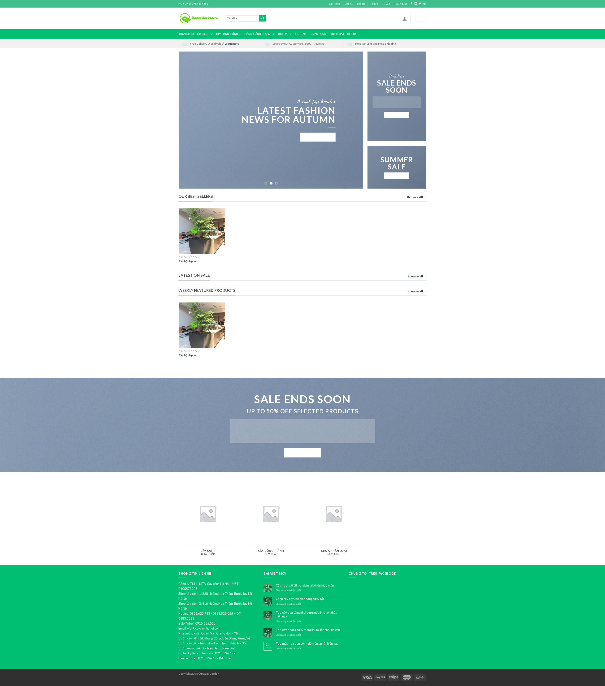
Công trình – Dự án (258, 34)
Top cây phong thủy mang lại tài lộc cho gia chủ (308, 630)
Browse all (415, 276)
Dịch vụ (283, 34)
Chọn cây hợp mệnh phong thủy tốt (300, 599)
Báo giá (361, 3)
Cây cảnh (203, 34)
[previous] (188, 120)
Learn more (232, 43)
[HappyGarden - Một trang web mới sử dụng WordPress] (198, 18)
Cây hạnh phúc (188, 261)
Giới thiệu (335, 3)
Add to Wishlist (217, 219)
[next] (353, 120)
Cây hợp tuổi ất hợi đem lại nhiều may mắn (305, 585)
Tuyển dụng (400, 3)
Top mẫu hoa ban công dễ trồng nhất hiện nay (307, 643)
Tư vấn (386, 3)
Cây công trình (227, 34)
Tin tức (374, 3)
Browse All (415, 197)
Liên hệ (349, 3)
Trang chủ (186, 34)
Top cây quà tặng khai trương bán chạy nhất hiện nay (306, 614)
